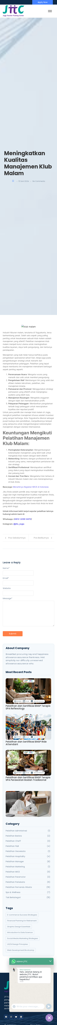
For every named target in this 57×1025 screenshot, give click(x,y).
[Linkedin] (21, 1017)
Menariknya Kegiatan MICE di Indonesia (31, 487)
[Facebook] (6, 1017)
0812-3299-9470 (22, 519)
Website (7, 588)
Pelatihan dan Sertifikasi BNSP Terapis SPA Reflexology (28, 707)
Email (6, 578)
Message (7, 598)
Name (6, 568)
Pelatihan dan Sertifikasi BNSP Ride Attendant (26, 743)
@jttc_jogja (18, 524)
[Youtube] (16, 1017)
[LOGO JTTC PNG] (13, 11)
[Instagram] (11, 1017)
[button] (28, 804)
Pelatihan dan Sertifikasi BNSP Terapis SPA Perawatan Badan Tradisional (28, 778)
